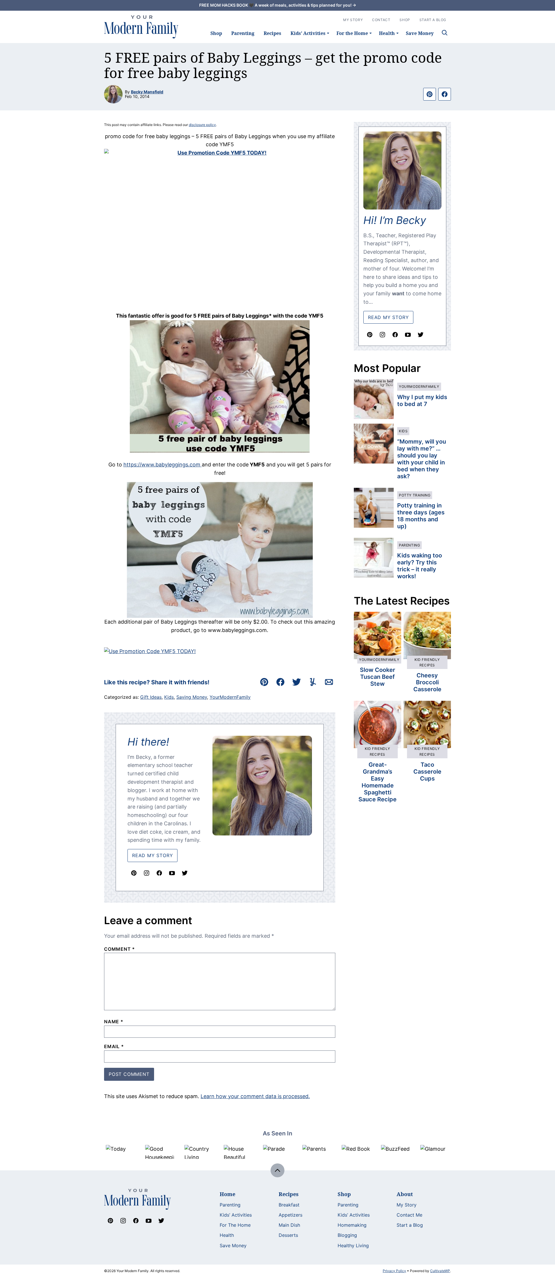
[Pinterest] (133, 873)
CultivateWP (440, 1271)
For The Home (235, 1225)
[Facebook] (159, 873)
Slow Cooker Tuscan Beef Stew (377, 676)
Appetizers (290, 1215)
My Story (353, 20)
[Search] (444, 32)
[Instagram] (146, 873)
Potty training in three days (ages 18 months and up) (421, 516)
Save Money (420, 33)
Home (227, 1194)
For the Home (352, 33)
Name (113, 1021)
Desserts (288, 1235)
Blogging (347, 1235)
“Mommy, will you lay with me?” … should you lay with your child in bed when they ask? (421, 459)
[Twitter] (184, 873)
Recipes (272, 33)
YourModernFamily (230, 697)
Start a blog (432, 20)
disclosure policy (202, 125)
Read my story (388, 317)
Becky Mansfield (147, 91)
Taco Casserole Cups (427, 771)
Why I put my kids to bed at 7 (422, 400)
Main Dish (289, 1225)
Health (387, 33)
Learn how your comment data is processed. (255, 1096)
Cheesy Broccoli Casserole (427, 682)
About (405, 1194)
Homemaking (352, 1225)
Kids (169, 697)
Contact (381, 20)
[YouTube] (172, 873)
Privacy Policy (394, 1271)
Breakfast (289, 1205)
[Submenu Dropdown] (328, 33)
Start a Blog (410, 1225)
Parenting (242, 33)
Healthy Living (353, 1245)
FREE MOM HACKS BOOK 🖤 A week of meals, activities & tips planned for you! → (277, 5)
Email (114, 1046)
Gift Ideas (151, 697)
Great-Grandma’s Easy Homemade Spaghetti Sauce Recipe (377, 782)
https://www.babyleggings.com (162, 465)
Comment (119, 949)
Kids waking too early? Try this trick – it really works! (419, 566)
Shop (216, 33)
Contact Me (409, 1215)
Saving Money (191, 697)
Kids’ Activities (308, 33)
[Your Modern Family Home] (141, 26)
